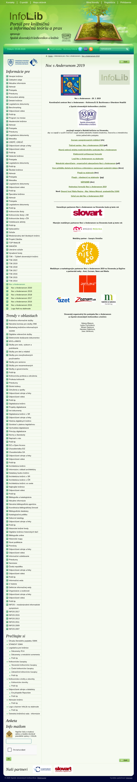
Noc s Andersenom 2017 (21, 298)
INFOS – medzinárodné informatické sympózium (24, 606)
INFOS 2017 (14, 612)
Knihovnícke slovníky (19, 682)
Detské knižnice (15, 100)
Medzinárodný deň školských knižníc (24, 236)
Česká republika (16, 566)
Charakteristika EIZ (17, 449)
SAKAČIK (13, 246)
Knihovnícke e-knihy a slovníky (22, 679)
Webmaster (41, 778)
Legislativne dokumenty (19, 135)
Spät (125, 62)
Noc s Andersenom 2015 (21, 305)
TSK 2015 (13, 277)
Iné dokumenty (15, 410)
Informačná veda (16, 580)
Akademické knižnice (18, 121)
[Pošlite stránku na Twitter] (80, 49)
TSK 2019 (13, 263)
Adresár (12, 87)
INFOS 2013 (14, 618)
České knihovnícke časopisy (22, 668)
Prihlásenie (125, 2)
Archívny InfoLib (70, 49)
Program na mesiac (17, 118)
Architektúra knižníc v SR (19, 476)
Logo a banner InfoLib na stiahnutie (24, 707)
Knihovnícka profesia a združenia (23, 376)
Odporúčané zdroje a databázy (22, 689)
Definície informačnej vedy (20, 587)
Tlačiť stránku (56, 49)
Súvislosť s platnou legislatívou (22, 424)
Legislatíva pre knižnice (18, 648)
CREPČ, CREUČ (16, 142)
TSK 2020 (13, 260)
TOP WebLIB (14, 243)
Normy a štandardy (17, 435)
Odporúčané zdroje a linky (20, 146)
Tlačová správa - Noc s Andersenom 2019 (86, 145)
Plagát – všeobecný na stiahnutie (85, 177)
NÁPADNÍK (85, 182)
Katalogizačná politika (18, 514)
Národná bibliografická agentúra (22, 504)
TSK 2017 (13, 270)
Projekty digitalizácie (17, 407)
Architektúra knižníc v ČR (19, 480)
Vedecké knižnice (16, 156)
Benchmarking (15, 107)
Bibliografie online (16, 535)
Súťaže (12, 232)
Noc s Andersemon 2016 (21, 302)
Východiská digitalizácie (19, 428)
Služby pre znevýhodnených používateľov (21, 357)
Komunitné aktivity (16, 97)
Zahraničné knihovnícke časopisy (24, 672)
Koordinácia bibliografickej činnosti (23, 508)
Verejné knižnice (16, 76)
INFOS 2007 (14, 629)
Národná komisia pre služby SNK (23, 324)
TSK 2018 (13, 267)
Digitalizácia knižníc (17, 404)
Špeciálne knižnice (17, 194)
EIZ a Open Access (17, 445)
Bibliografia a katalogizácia (20, 497)
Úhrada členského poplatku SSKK (23, 641)
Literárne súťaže (16, 250)
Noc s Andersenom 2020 (21, 288)
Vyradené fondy (15, 253)
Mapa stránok (39, 2)
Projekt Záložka (15, 239)
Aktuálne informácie (17, 83)
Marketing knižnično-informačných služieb (23, 329)
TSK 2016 (13, 274)
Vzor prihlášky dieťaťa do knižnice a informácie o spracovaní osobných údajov (85, 168)
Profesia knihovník (16, 379)
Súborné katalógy (16, 518)
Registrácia (109, 2)
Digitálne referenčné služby (20, 334)
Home (50, 56)
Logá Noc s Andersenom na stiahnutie (87, 159)
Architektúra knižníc (17, 466)
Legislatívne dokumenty (19, 104)
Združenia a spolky (17, 390)
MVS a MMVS (15, 341)
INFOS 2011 (14, 622)
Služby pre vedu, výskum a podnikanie (20, 346)
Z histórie (13, 584)
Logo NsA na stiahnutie (21, 308)
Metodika (13, 139)
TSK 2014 (13, 281)
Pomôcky (13, 546)
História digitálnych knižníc (20, 421)
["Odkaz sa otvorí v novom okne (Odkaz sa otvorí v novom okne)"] (88, 117)
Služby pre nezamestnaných (21, 365)
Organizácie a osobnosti (19, 591)
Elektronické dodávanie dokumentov (24, 338)
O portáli (24, 2)
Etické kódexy (15, 386)
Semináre (13, 563)
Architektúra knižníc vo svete (21, 483)
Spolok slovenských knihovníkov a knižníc (66, 37)
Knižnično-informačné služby (21, 320)
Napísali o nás (15, 438)
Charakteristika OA (17, 452)
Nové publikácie (15, 542)
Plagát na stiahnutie (85, 173)
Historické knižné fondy (18, 528)
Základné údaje (15, 80)
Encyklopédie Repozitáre (21, 693)
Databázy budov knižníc (19, 473)
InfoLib (26, 16)
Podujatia (13, 90)
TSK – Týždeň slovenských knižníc (23, 256)
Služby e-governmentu (18, 369)
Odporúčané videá (17, 111)
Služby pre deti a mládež (19, 352)
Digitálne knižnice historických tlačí (23, 532)
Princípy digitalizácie (17, 431)
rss (91, 49)
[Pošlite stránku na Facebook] (85, 49)
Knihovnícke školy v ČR (19, 218)
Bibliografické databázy (18, 511)
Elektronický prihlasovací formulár (87, 154)
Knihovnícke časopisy (18, 662)
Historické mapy (15, 539)
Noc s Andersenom (17, 284)
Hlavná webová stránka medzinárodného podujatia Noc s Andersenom (87, 150)
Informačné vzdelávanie (19, 556)
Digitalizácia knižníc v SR (19, 414)
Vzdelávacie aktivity (17, 222)
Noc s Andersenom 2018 (21, 295)
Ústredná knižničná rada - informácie (24, 714)
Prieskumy (13, 94)
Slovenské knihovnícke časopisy (24, 665)
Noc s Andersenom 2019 (91, 56)
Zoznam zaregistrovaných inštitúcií (85, 140)
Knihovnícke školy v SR (19, 215)
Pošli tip (12, 114)
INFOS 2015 (14, 615)
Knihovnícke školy (16, 211)
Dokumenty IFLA (17, 651)
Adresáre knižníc (16, 700)
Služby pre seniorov (17, 362)
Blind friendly (92, 2)
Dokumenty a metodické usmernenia (25, 655)
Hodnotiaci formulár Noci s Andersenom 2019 (87, 187)
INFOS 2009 (14, 625)
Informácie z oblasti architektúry (22, 469)
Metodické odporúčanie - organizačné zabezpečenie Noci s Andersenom (86, 163)
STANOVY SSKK (16, 644)
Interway (129, 778)
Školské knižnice (16, 170)
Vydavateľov (14, 229)
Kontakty (10, 2)
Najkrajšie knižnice (17, 487)
